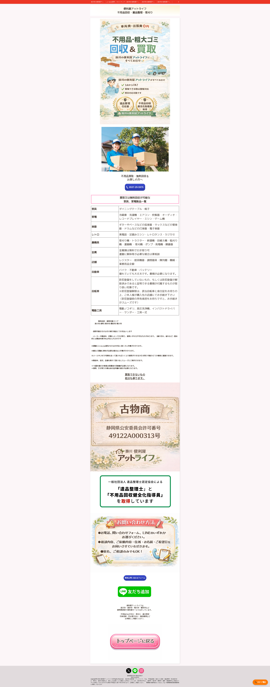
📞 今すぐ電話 (260, 682)
